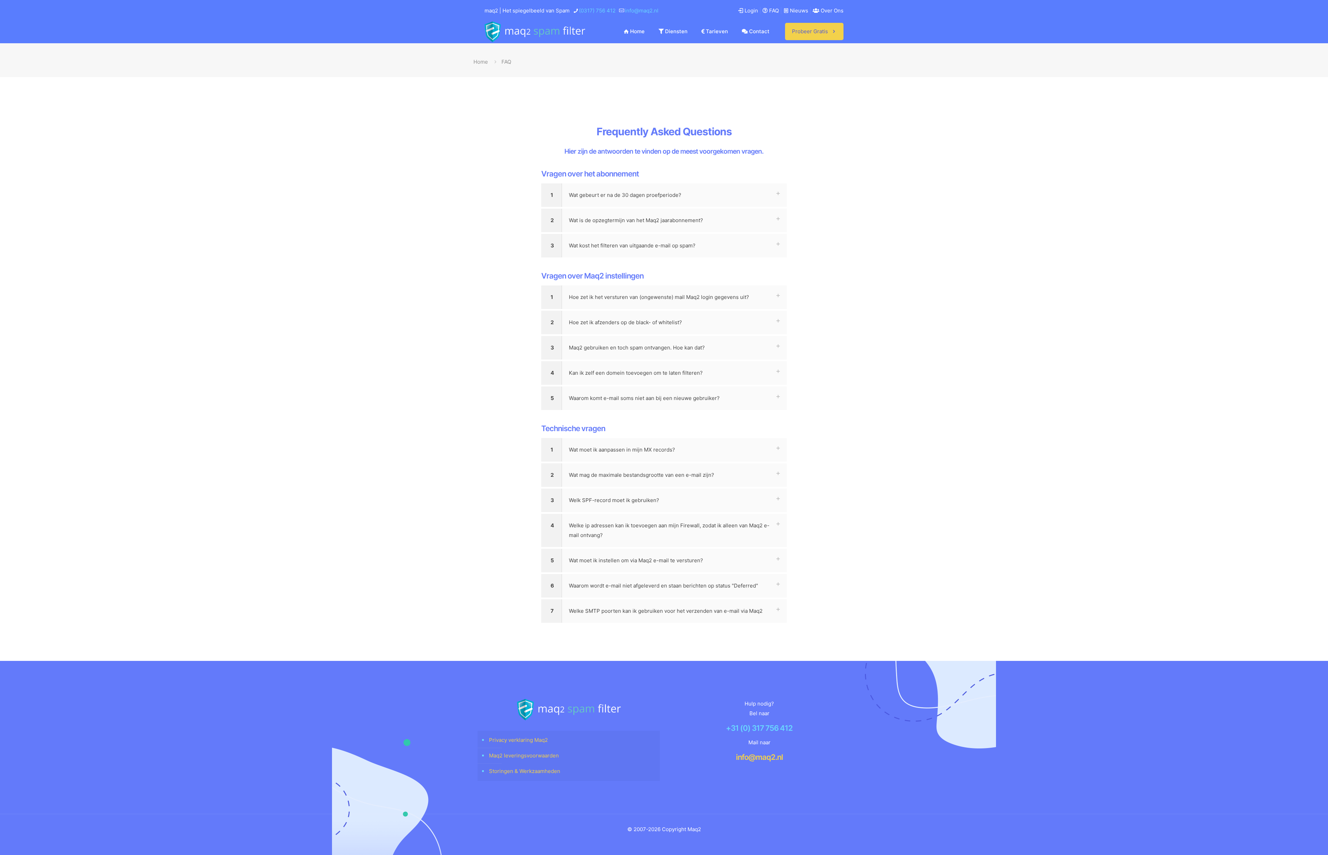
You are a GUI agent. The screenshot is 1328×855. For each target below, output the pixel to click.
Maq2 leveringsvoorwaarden (524, 755)
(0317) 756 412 (597, 10)
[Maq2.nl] (535, 31)
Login (750, 10)
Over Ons (831, 10)
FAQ (773, 10)
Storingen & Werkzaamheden (524, 771)
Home (480, 61)
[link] (664, 195)
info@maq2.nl (641, 10)
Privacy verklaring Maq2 (518, 740)
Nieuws (798, 10)
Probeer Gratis (810, 31)
